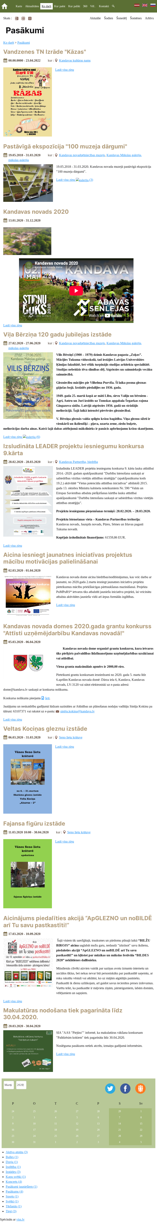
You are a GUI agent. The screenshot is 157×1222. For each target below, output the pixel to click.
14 (119, 1123)
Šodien (108, 18)
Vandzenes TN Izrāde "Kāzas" (44, 51)
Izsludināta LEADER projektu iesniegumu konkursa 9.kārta (73, 450)
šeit (47, 698)
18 (55, 1129)
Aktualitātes (32, 6)
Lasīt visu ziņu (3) (74, 179)
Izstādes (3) (13, 1172)
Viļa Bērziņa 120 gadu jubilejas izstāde (57, 334)
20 (98, 1129)
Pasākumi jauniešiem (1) (21, 1186)
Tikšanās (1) (13, 1206)
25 (34, 1111)
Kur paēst (59, 6)
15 (141, 1123)
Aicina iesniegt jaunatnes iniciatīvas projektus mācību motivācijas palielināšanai (67, 558)
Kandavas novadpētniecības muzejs (82, 155)
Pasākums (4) (14, 1191)
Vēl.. (93, 6)
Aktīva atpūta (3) (17, 1152)
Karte (19, 6)
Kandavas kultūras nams (75, 60)
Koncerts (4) (14, 1181)
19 (77, 1129)
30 (13, 1142)
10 (34, 1123)
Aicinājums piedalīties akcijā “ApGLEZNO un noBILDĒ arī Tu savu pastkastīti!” (77, 922)
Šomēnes (136, 18)
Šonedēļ (121, 18)
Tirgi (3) (11, 1211)
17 (34, 1129)
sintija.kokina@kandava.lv (77, 711)
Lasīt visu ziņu (64, 69)
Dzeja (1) (12, 1162)
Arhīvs (149, 18)
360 (85, 6)
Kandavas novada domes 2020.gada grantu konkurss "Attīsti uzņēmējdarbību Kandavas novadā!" (77, 630)
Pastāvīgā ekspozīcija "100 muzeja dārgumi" (65, 146)
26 (55, 1111)
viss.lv (20, 1219)
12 (77, 1123)
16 (13, 1129)
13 (98, 1123)
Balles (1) (12, 1157)
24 (13, 1111)
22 (141, 1129)
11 (55, 1123)
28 (98, 1111)
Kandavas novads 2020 (36, 211)
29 (119, 1111)
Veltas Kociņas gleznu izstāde (45, 728)
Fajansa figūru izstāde (34, 823)
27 (77, 1111)
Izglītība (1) (13, 1167)
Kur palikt (74, 6)
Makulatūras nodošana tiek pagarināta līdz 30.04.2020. (62, 1014)
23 (13, 1136)
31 (34, 1142)
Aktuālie (95, 18)
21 (119, 1129)
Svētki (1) (12, 1201)
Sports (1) (12, 1196)
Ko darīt (46, 6)
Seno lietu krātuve (70, 737)
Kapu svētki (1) (16, 1176)
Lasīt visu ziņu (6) (21, 437)
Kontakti (104, 6)
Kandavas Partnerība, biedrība (78, 462)
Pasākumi (23, 42)
